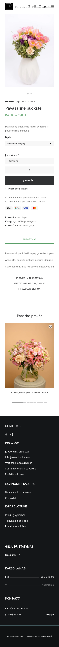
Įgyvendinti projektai (17, 451)
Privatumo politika (15, 526)
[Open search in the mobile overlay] (27, 6)
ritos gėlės (28, 225)
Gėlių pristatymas (27, 221)
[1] (17, 402)
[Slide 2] (31, 94)
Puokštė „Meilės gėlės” (29, 392)
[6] (38, 402)
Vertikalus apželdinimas (18, 463)
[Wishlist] (38, 6)
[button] (52, 6)
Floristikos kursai (14, 474)
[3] (28, 402)
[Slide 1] (28, 94)
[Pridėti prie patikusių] (50, 326)
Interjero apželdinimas (17, 457)
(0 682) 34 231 (13, 614)
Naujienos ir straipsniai (18, 492)
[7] (42, 402)
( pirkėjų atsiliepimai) (25, 101)
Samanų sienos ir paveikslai (21, 468)
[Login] (33, 6)
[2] (24, 402)
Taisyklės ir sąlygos (16, 520)
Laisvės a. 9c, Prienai (16, 608)
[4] (31, 402)
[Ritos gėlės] (9, 6)
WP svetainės (44, 636)
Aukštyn (49, 614)
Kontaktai (10, 498)
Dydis (8, 137)
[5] (35, 402)
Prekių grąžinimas (15, 515)
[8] (45, 402)
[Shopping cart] (43, 6)
